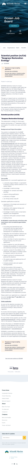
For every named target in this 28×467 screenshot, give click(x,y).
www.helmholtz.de (17, 328)
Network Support (6, 401)
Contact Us (4, 411)
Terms (12, 458)
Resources (4, 420)
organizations (11, 47)
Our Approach (5, 409)
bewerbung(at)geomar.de (8, 319)
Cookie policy (17, 371)
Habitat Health (5, 398)
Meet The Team (6, 406)
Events (3, 422)
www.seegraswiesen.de (8, 143)
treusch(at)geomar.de (17, 315)
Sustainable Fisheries (7, 393)
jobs (4, 47)
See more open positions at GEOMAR (14, 358)
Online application (6, 301)
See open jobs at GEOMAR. (11, 71)
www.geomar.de (5, 328)
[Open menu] (25, 3)
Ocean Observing (6, 395)
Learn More (14, 25)
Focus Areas (5, 390)
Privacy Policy (14, 457)
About (4, 403)
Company (4, 414)
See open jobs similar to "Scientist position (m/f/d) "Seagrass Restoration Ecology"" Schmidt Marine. (15, 75)
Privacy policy (11, 371)
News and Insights (6, 417)
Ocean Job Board (6, 425)
